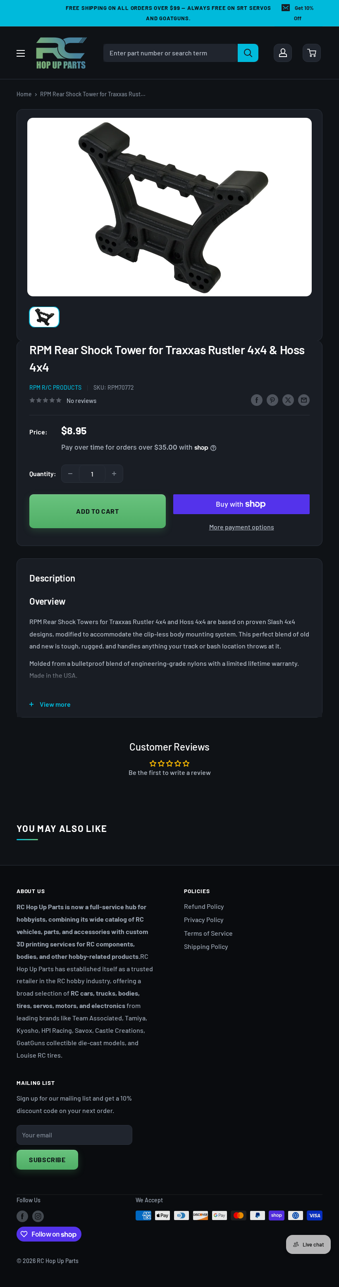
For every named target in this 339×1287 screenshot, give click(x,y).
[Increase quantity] (114, 473)
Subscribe (47, 1159)
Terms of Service (208, 933)
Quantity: (42, 473)
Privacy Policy (204, 919)
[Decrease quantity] (70, 473)
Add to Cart (97, 511)
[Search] (248, 53)
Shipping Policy (206, 946)
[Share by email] (304, 399)
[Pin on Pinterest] (272, 399)
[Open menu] (21, 53)
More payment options (241, 527)
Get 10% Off (304, 13)
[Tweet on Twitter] (288, 399)
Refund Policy (204, 906)
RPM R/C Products (55, 387)
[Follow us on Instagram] (38, 1216)
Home (24, 94)
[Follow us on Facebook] (22, 1216)
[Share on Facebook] (257, 399)
